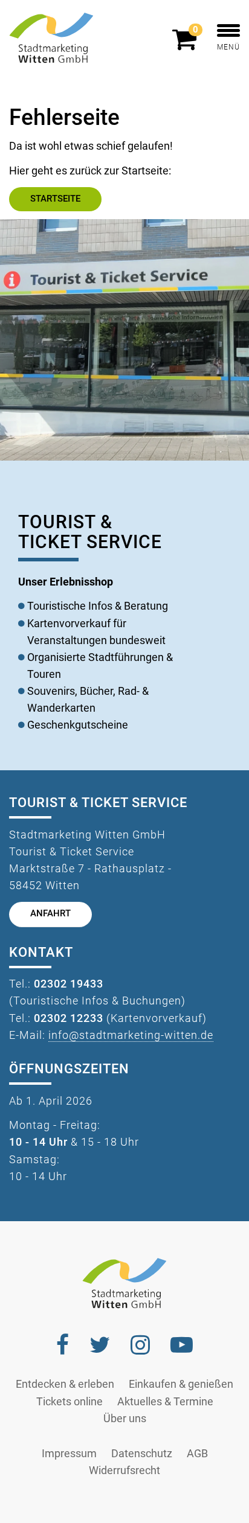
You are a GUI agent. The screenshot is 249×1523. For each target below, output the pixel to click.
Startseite (55, 199)
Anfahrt (50, 913)
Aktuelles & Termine (165, 1402)
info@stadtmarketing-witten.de (130, 1035)
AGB (197, 1454)
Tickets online (69, 1402)
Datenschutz (141, 1454)
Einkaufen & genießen (181, 1384)
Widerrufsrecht (124, 1470)
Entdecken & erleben (65, 1384)
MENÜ (228, 47)
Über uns (124, 1419)
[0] (187, 45)
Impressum (69, 1454)
